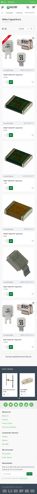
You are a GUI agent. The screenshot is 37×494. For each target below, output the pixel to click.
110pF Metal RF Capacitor (12, 181)
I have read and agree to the (16, 478)
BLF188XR (23, 389)
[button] (17, 398)
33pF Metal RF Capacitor (12, 287)
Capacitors (19, 12)
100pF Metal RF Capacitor (13, 75)
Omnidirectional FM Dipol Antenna (10, 389)
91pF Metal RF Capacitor (12, 340)
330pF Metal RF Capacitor (13, 234)
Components (9, 12)
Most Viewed (7, 369)
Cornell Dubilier (8, 70)
